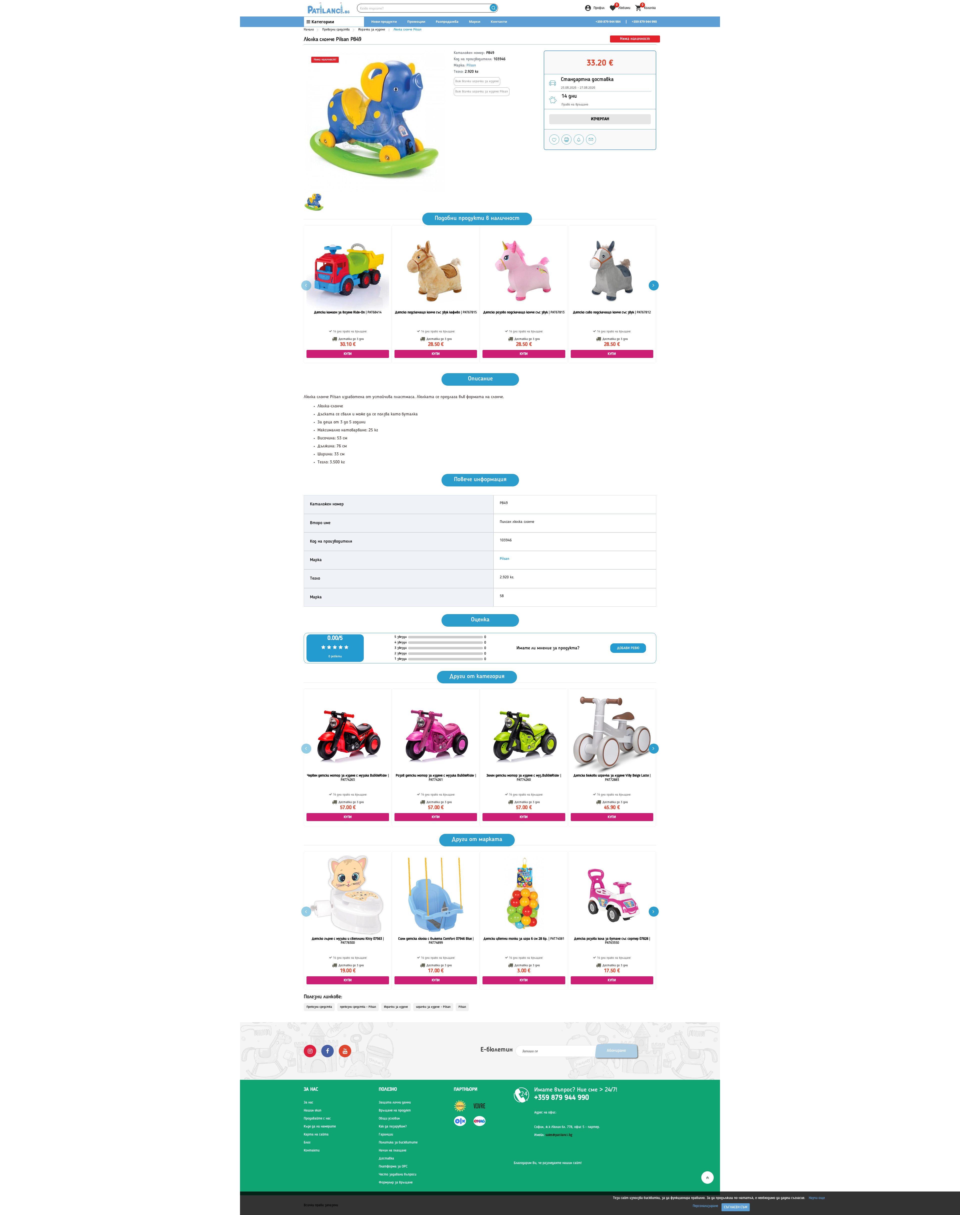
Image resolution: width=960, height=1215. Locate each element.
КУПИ (348, 354)
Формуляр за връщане (395, 1182)
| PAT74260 (523, 778)
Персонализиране (705, 1206)
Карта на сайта (316, 1134)
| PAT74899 (436, 941)
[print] (567, 139)
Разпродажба (447, 21)
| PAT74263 (348, 778)
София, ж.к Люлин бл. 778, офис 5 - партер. (567, 1127)
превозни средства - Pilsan (358, 1007)
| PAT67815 (436, 312)
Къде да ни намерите (320, 1126)
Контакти (499, 21)
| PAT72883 (612, 778)
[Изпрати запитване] (591, 139)
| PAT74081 (524, 939)
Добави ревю (628, 648)
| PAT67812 (612, 312)
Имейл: (553, 1135)
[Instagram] (310, 1051)
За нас (308, 1102)
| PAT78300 (348, 941)
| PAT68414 (348, 312)
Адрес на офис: (545, 1112)
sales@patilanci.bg (559, 1135)
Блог (307, 1142)
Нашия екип (312, 1110)
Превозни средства (336, 29)
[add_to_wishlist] (554, 139)
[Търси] (493, 8)
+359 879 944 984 (608, 21)
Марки (474, 21)
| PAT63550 (612, 941)
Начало (309, 29)
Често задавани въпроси (397, 1174)
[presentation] (654, 285)
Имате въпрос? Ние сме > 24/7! (575, 1090)
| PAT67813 (523, 312)
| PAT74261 (436, 778)
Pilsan (471, 65)
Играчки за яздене (371, 29)
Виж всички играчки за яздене (477, 81)
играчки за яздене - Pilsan (433, 1007)
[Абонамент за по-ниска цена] (579, 139)
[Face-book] (327, 1051)
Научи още (817, 1198)
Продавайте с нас (317, 1118)
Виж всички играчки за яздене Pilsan (481, 91)
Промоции (416, 21)
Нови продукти (384, 21)
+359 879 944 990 (644, 21)
